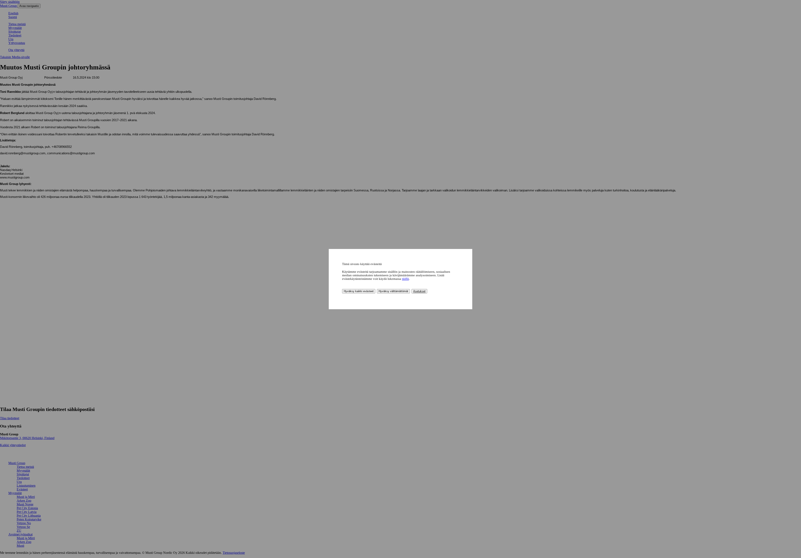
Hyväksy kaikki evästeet (359, 291)
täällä (405, 278)
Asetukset (419, 291)
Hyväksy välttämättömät (393, 291)
